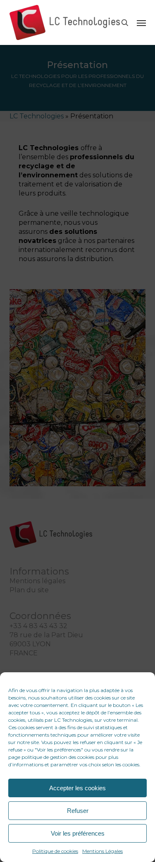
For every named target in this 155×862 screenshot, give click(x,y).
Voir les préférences (78, 833)
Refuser (77, 810)
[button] (141, 23)
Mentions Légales (102, 851)
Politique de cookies (55, 851)
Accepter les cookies (77, 787)
